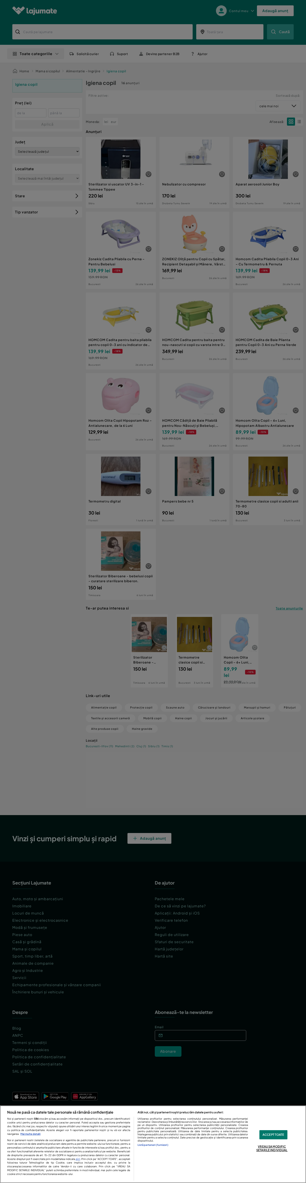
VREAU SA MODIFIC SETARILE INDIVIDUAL (271, 1148)
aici (78, 1159)
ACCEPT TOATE (273, 1134)
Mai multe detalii (30, 1133)
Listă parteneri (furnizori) (153, 1144)
